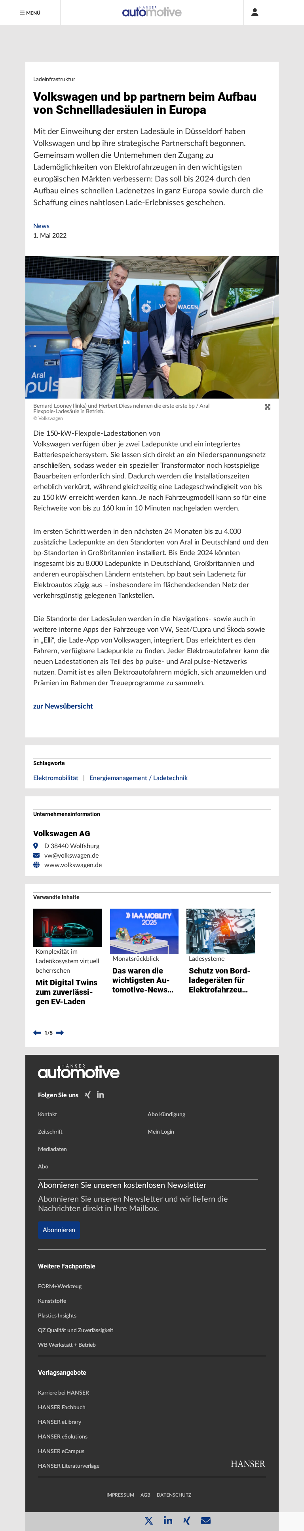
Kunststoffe (52, 1301)
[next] (60, 1033)
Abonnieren (59, 1230)
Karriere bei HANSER (63, 1393)
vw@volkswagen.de (71, 855)
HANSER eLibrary (59, 1422)
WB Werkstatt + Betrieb (67, 1345)
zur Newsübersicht (63, 706)
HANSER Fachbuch (62, 1407)
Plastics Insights (57, 1316)
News (41, 226)
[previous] (37, 1033)
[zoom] (267, 407)
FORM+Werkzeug (60, 1286)
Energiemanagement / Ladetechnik (138, 778)
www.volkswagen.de (73, 865)
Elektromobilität (55, 778)
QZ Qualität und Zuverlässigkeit (75, 1330)
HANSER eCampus (61, 1451)
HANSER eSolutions (62, 1437)
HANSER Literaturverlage (68, 1466)
